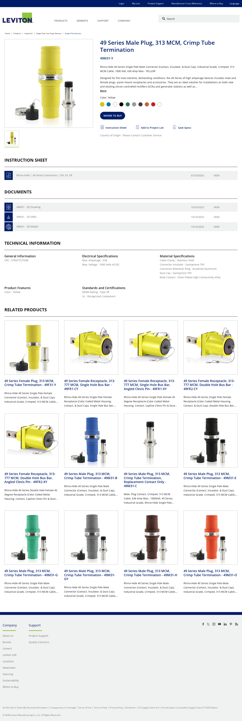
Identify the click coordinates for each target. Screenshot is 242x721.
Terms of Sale (100, 707)
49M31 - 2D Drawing (28, 207)
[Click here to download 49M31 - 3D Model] (8, 226)
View (217, 175)
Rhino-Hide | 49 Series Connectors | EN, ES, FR (44, 175)
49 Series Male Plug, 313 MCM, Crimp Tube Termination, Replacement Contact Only (147, 480)
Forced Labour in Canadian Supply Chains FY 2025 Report (189, 707)
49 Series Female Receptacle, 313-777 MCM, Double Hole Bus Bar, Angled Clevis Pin (29, 478)
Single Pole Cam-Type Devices (48, 33)
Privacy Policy (116, 707)
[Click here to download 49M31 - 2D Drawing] (8, 207)
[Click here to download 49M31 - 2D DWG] (8, 216)
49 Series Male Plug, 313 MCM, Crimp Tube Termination (90, 476)
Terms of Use (84, 707)
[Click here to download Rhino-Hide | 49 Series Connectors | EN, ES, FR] (8, 175)
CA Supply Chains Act (148, 707)
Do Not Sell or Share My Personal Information (25, 707)
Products (17, 33)
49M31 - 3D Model (27, 226)
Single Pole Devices (73, 33)
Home (7, 33)
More (103, 90)
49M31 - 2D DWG (26, 216)
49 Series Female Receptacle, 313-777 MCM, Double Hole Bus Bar (209, 385)
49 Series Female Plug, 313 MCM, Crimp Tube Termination (30, 383)
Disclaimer (130, 707)
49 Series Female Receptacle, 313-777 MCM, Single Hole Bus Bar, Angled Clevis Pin (149, 385)
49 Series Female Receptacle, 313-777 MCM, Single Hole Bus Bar (89, 385)
